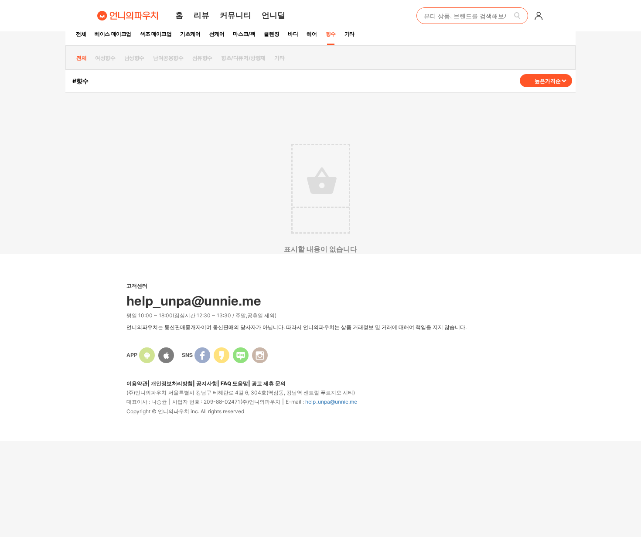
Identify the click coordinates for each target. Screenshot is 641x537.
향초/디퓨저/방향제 (243, 57)
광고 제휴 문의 (269, 383)
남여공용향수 (168, 57)
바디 (293, 34)
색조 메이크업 (155, 34)
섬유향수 (202, 57)
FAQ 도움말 (234, 383)
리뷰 (201, 14)
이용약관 (136, 383)
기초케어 (190, 34)
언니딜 (273, 14)
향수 (331, 34)
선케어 (217, 34)
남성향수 (134, 57)
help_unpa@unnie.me (331, 401)
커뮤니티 (235, 14)
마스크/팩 (244, 34)
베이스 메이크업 (113, 34)
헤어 (312, 34)
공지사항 (206, 383)
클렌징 (271, 34)
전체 (81, 34)
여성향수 (105, 57)
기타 (349, 34)
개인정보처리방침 (172, 383)
